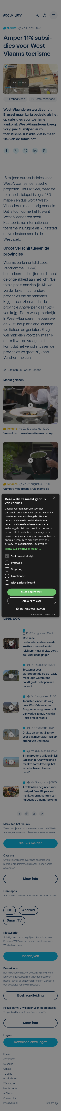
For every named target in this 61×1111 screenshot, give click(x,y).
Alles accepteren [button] (32, 592)
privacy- (9, 543)
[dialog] (30, 555)
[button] (30, 549)
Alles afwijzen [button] (32, 600)
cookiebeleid (25, 543)
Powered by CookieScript (43, 614)
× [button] (54, 497)
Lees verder (40, 543)
